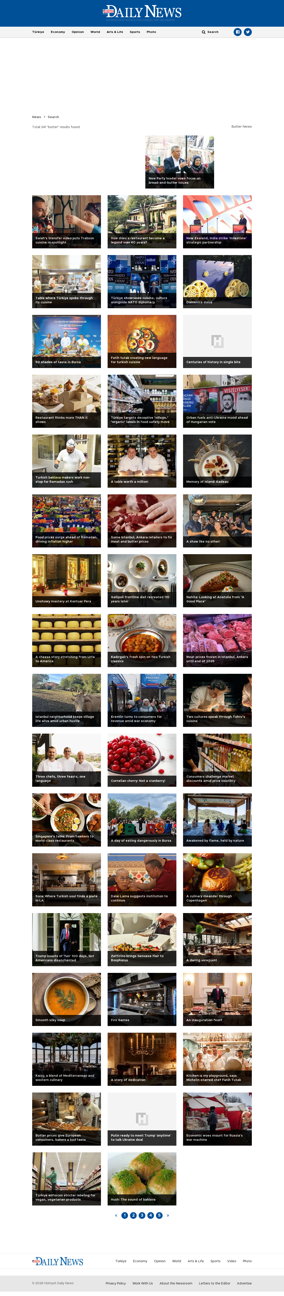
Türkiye (38, 32)
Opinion (78, 32)
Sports (135, 32)
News (36, 117)
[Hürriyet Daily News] (142, 12)
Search (53, 117)
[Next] (168, 1215)
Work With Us (142, 1283)
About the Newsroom (176, 1283)
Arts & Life (115, 32)
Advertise (244, 1283)
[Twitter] (248, 32)
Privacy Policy (116, 1283)
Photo (151, 32)
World (95, 32)
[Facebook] (238, 32)
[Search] (203, 32)
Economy (58, 32)
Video (231, 1261)
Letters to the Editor (214, 1283)
